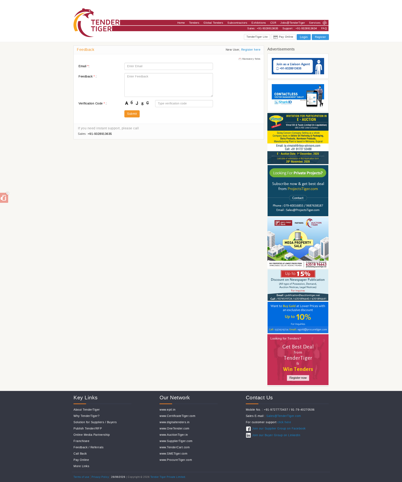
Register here (251, 50)
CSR (273, 22)
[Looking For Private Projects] (298, 190)
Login (304, 37)
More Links (81, 466)
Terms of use (81, 477)
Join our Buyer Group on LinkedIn (276, 435)
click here (284, 422)
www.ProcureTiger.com (176, 460)
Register (320, 37)
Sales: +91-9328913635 (262, 28)
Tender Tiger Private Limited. (168, 477)
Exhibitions (258, 22)
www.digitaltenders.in (175, 422)
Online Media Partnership (91, 435)
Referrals (97, 447)
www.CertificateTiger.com (177, 416)
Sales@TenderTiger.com (283, 416)
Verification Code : (93, 103)
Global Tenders (213, 22)
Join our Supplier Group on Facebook (279, 429)
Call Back (80, 454)
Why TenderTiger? (86, 416)
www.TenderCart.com (175, 447)
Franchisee (81, 441)
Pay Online (286, 37)
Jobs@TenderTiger (292, 22)
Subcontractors (237, 22)
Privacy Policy (100, 477)
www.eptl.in (168, 410)
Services (315, 22)
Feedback (80, 447)
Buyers (112, 422)
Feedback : (88, 76)
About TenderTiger (86, 410)
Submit (132, 114)
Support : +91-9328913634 (299, 28)
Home (181, 22)
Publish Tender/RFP (87, 429)
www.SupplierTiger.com (176, 441)
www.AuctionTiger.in (174, 435)
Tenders (194, 22)
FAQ (324, 28)
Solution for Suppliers (88, 422)
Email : (84, 66)
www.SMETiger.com (173, 454)
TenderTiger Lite (257, 37)
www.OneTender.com (174, 429)
